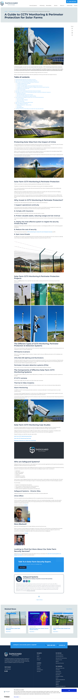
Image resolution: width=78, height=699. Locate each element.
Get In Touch (22, 567)
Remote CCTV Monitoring (61, 658)
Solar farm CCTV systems (58, 613)
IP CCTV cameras (20, 98)
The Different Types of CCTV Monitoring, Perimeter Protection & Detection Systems (33, 92)
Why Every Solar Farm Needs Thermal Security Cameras (39, 629)
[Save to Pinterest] (72, 35)
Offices (57, 684)
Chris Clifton (19, 106)
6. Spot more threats (21, 89)
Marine (57, 682)
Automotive (58, 671)
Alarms (57, 661)
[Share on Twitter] (72, 30)
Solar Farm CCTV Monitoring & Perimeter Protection (26, 80)
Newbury (39, 664)
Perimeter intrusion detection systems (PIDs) (26, 96)
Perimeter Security (60, 663)
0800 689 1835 (72, 1)
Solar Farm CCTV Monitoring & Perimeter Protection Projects (28, 90)
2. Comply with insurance (22, 84)
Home (38, 654)
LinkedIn (26, 504)
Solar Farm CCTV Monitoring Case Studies (24, 102)
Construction (58, 673)
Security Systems (33, 5)
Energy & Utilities (59, 676)
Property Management (60, 686)
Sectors (55, 5)
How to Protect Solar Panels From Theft (61, 629)
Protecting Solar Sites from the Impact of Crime (25, 79)
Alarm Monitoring (20, 101)
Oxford (38, 666)
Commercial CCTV (59, 656)
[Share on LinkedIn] (72, 33)
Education (58, 674)
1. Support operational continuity (23, 83)
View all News (69, 608)
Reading (38, 668)
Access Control (59, 659)
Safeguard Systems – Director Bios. (24, 104)
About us (62, 5)
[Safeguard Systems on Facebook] (5, 671)
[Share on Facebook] (72, 28)
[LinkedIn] (24, 581)
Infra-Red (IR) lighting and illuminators (25, 94)
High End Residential (60, 679)
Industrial (58, 681)
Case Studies (69, 5)
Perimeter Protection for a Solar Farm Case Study (25, 440)
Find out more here (31, 590)
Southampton (40, 669)
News (38, 656)
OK (69, 690)
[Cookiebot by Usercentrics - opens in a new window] (7, 697)
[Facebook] (27, 581)
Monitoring (42, 5)
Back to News (39, 599)
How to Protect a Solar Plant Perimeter (13, 629)
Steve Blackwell (20, 107)
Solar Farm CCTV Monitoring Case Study (23, 436)
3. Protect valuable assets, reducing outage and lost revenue (29, 85)
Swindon (39, 671)
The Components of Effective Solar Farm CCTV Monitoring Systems (29, 97)
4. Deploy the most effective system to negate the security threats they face (33, 87)
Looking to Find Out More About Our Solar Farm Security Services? (29, 108)
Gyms (57, 677)
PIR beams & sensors (21, 93)
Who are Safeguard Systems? (21, 103)
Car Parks (58, 669)
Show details (16, 696)
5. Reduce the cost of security (23, 88)
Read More (9, 631)
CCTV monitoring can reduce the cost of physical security (39, 231)
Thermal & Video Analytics (22, 99)
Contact (75, 5)
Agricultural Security (60, 668)
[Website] (29, 581)
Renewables (48, 5)
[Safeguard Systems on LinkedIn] (6, 671)
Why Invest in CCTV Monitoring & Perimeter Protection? (27, 82)
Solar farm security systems (11, 613)
